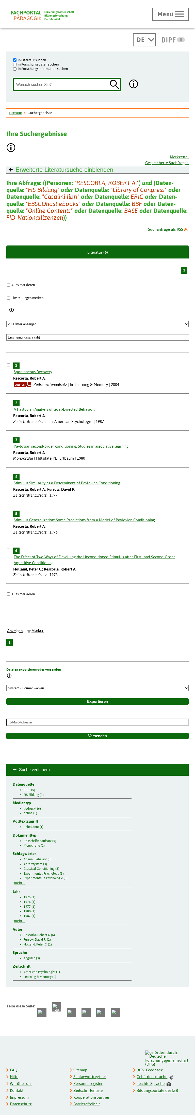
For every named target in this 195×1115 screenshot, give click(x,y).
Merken (37, 631)
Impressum (19, 1097)
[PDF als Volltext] (22, 384)
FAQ (13, 1070)
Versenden (97, 736)
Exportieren (97, 701)
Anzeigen (15, 631)
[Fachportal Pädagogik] (42, 15)
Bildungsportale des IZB (157, 1090)
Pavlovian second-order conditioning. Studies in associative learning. (71, 446)
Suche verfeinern (34, 770)
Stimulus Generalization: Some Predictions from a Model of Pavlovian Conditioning (84, 520)
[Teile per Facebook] (41, 1012)
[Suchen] (114, 85)
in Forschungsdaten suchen (38, 64)
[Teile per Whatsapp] (71, 1012)
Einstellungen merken (27, 298)
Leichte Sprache (151, 1083)
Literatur (15, 113)
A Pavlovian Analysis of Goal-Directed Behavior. (54, 409)
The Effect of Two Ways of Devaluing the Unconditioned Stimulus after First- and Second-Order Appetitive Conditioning (94, 560)
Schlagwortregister (89, 1076)
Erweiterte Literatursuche (64, 169)
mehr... (19, 883)
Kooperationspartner (91, 1097)
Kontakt (16, 1090)
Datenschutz (21, 1104)
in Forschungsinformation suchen (43, 69)
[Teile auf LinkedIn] (86, 1012)
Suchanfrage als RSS (165, 229)
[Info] (11, 310)
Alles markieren (23, 285)
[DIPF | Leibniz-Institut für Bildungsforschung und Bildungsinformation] (173, 40)
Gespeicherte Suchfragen (167, 163)
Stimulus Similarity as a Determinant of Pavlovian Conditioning (67, 483)
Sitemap (80, 1070)
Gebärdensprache (152, 1076)
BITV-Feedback (150, 1070)
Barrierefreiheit (86, 1104)
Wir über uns (21, 1083)
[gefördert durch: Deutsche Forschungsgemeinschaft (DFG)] (167, 1058)
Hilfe (14, 1076)
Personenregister (88, 1083)
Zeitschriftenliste (88, 1090)
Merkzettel (179, 157)
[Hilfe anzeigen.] (133, 84)
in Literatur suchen (32, 60)
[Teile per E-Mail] (100, 1012)
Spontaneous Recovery (33, 372)
